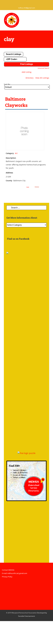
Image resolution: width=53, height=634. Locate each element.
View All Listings (42, 78)
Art (16, 153)
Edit (27, 187)
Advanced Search (43, 68)
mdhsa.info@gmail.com (26, 8)
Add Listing (26, 72)
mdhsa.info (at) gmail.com (17, 573)
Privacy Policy (7, 576)
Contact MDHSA (8, 570)
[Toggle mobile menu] (48, 16)
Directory (29, 78)
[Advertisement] (26, 533)
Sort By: (7, 84)
